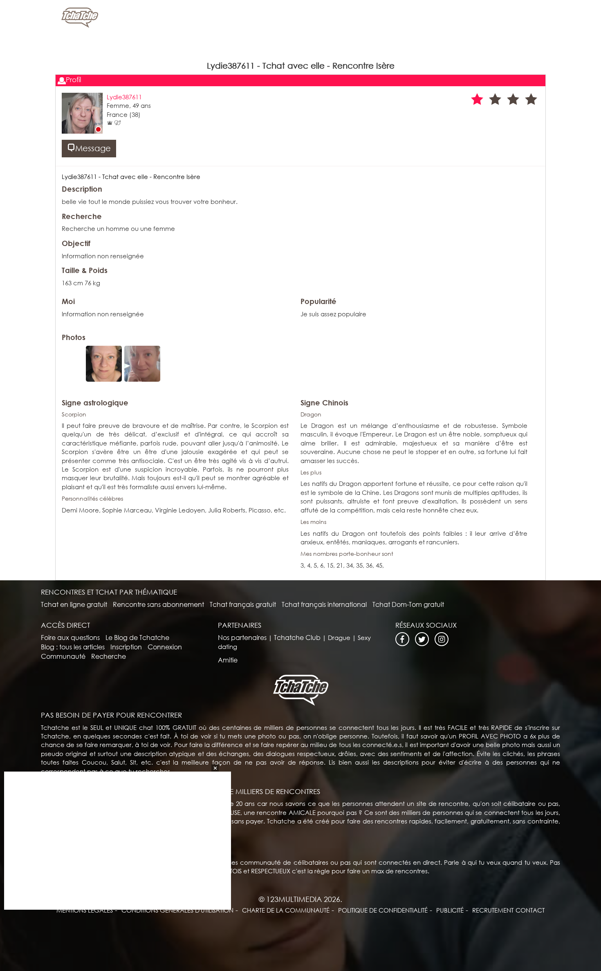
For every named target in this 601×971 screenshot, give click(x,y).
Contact (530, 910)
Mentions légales (84, 910)
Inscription (126, 646)
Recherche (108, 656)
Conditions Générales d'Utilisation (177, 910)
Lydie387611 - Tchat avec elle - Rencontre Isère (131, 176)
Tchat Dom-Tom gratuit (408, 604)
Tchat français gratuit (243, 604)
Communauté (63, 656)
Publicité (450, 910)
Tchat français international (324, 604)
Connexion (165, 646)
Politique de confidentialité (383, 910)
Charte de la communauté (286, 910)
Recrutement (493, 910)
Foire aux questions (70, 637)
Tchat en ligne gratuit (74, 604)
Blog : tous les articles (73, 646)
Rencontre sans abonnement (158, 604)
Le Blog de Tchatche (137, 637)
